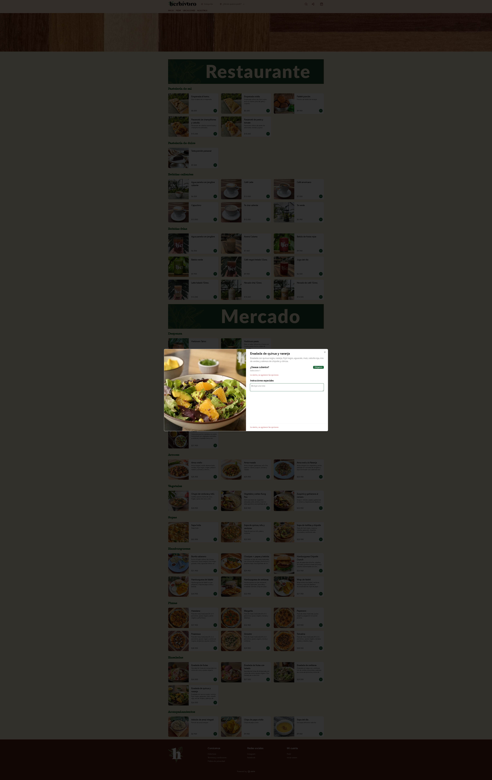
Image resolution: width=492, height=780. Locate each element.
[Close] (325, 352)
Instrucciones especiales (262, 380)
